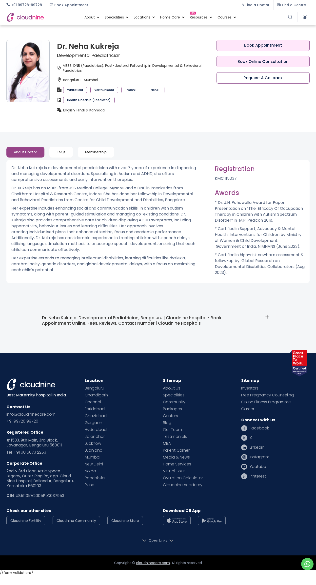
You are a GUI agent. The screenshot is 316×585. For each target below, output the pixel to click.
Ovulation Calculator (183, 478)
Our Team (172, 429)
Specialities (173, 395)
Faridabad (95, 409)
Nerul (154, 90)
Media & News (176, 457)
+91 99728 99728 (22, 421)
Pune (89, 485)
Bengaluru (94, 388)
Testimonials (175, 436)
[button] (89, 17)
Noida (90, 471)
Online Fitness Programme (266, 402)
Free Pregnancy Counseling (267, 395)
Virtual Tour (174, 471)
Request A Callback (263, 78)
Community (174, 402)
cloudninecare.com (153, 562)
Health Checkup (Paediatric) (89, 100)
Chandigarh (96, 395)
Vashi (131, 90)
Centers (170, 416)
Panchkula (95, 478)
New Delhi (94, 464)
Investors (249, 388)
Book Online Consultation (263, 61)
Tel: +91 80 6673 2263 (26, 452)
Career (247, 409)
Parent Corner (176, 450)
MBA (167, 443)
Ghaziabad (96, 416)
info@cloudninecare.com (31, 414)
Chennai (93, 402)
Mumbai (92, 457)
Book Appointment (263, 45)
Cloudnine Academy (182, 485)
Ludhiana (93, 450)
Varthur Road (104, 90)
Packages (172, 409)
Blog (167, 423)
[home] (42, 17)
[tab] (25, 152)
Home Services (177, 464)
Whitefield (75, 90)
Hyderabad (96, 429)
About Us (171, 388)
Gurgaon (93, 423)
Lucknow (93, 443)
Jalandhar (95, 436)
